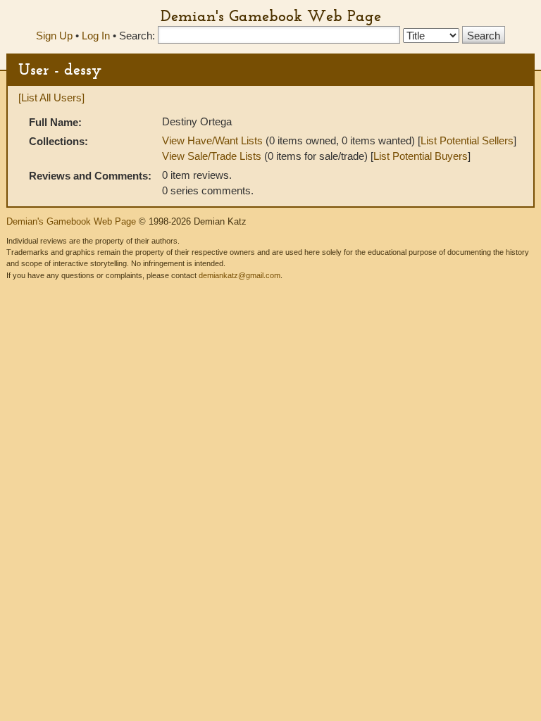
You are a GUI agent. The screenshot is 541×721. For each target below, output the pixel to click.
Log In (96, 36)
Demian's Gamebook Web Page (271, 15)
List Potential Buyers (420, 156)
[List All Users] (51, 98)
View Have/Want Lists (212, 140)
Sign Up (54, 36)
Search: (137, 36)
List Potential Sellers (467, 140)
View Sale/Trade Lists (211, 156)
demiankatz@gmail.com (239, 275)
